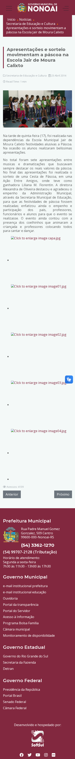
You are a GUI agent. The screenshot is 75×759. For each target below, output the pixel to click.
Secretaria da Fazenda (19, 662)
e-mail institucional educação (24, 592)
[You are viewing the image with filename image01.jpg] (41, 308)
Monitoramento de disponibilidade (29, 635)
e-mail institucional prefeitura (25, 586)
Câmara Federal (14, 708)
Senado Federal (14, 702)
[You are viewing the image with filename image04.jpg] (41, 453)
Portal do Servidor (16, 611)
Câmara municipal (16, 629)
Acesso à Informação (18, 617)
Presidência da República (21, 689)
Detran (8, 668)
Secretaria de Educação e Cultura (26, 75)
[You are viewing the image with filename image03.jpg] (41, 404)
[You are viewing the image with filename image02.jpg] (41, 356)
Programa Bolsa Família (21, 623)
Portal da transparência (20, 604)
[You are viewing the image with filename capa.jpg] (41, 260)
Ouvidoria (10, 598)
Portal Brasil (12, 695)
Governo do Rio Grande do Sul (25, 656)
